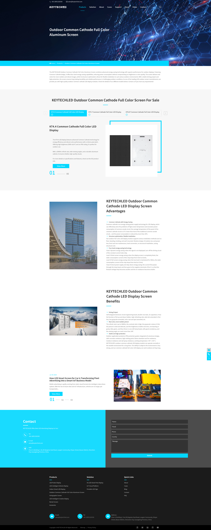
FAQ (125, 495)
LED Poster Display (55, 482)
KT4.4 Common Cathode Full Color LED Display (67, 112)
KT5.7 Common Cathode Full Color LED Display (105, 112)
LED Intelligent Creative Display (59, 498)
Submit (149, 455)
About (101, 7)
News (127, 7)
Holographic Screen (55, 495)
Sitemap (82, 527)
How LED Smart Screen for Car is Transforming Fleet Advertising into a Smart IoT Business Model (74, 379)
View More (61, 166)
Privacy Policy (92, 527)
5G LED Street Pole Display (95, 482)
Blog (125, 489)
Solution (92, 7)
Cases (109, 7)
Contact (143, 7)
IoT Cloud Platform (93, 486)
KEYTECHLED (61, 527)
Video (135, 7)
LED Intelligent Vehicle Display (58, 486)
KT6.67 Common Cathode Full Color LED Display (142, 112)
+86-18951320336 (55, 2)
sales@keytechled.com (74, 2)
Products (82, 7)
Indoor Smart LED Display (57, 489)
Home (53, 63)
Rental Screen (53, 502)
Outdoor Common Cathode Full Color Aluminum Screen (82, 63)
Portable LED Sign (92, 489)
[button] (45, 113)
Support (118, 7)
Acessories (52, 505)
